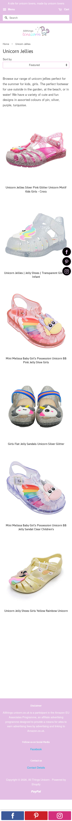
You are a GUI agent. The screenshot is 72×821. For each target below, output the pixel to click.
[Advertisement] (36, 657)
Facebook (36, 749)
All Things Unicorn (39, 779)
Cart (66, 9)
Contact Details (36, 767)
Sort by (7, 59)
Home (6, 44)
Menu (11, 9)
